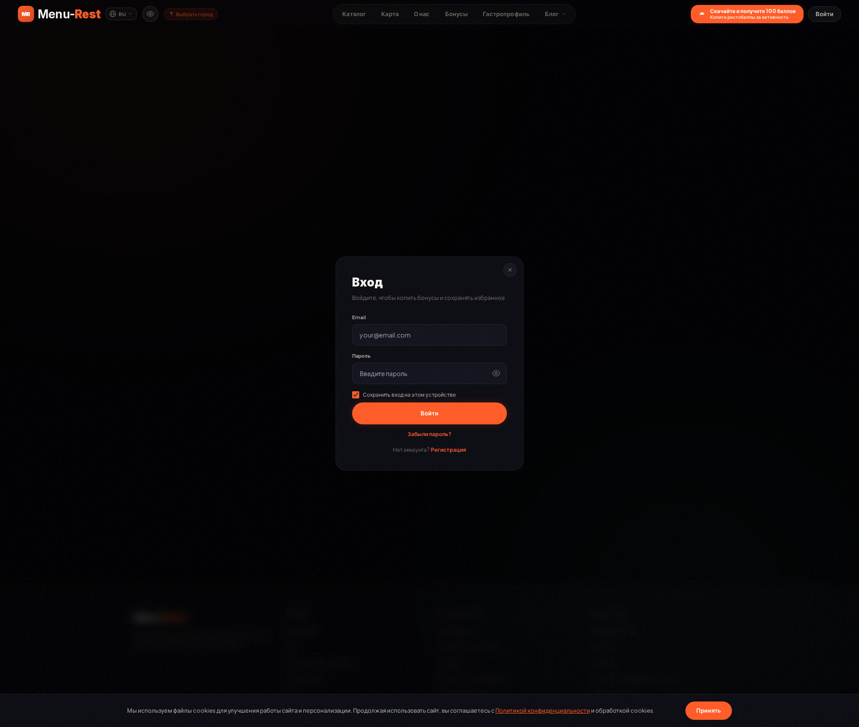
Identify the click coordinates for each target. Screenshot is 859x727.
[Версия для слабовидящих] (150, 14)
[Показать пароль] (496, 373)
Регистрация (448, 449)
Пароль (361, 356)
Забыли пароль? (429, 434)
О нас (422, 13)
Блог (552, 13)
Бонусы (456, 13)
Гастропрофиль (506, 13)
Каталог (354, 13)
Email (359, 317)
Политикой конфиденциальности (542, 710)
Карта (390, 13)
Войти (824, 13)
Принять (708, 710)
